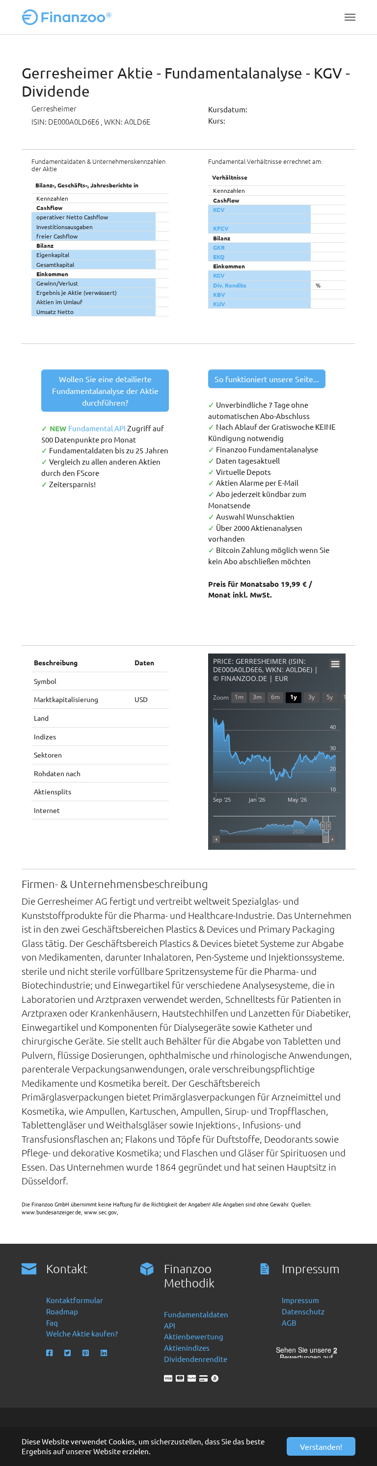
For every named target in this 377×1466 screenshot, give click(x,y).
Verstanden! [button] (321, 1446)
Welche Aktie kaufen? (82, 1333)
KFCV (221, 228)
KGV (219, 275)
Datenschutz (303, 1311)
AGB (289, 1322)
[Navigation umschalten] (350, 17)
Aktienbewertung (193, 1336)
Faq (52, 1322)
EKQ (218, 257)
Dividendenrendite (195, 1358)
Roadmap (62, 1311)
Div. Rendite (229, 285)
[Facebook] (50, 1353)
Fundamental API (97, 428)
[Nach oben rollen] (356, 1445)
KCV (219, 209)
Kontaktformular (74, 1300)
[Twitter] (68, 1353)
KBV (219, 294)
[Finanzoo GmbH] (69, 17)
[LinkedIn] (105, 1353)
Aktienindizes (187, 1347)
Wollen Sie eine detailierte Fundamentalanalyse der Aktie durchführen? (105, 390)
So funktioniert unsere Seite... (267, 379)
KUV (219, 304)
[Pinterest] (86, 1353)
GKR (219, 247)
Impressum (300, 1300)
